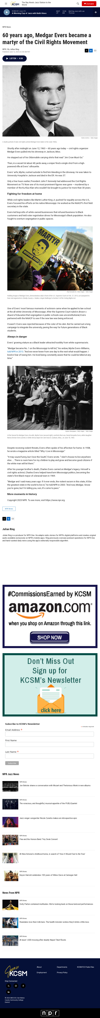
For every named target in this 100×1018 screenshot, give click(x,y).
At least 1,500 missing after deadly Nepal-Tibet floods (43, 940)
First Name (11, 740)
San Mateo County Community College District (15, 1000)
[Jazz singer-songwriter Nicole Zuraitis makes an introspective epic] (10, 822)
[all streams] (96, 12)
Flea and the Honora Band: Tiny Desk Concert (39, 839)
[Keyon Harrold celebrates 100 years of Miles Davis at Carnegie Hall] (10, 876)
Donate (90, 3)
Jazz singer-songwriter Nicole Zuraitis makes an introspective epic (48, 818)
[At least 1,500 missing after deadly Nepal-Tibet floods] (10, 940)
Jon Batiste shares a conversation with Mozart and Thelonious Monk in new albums (55, 785)
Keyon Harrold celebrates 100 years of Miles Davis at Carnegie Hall (48, 875)
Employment (42, 973)
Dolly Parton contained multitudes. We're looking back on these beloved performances (56, 904)
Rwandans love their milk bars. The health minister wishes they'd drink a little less (54, 922)
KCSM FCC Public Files (85, 967)
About (39, 967)
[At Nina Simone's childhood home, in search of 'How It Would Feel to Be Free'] (10, 858)
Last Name (12, 751)
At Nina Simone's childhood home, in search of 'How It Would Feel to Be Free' (52, 854)
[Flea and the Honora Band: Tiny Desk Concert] (10, 840)
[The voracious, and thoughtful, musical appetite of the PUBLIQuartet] (10, 804)
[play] (7, 12)
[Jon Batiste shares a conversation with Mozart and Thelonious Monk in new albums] (10, 786)
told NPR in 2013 (15, 351)
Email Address (13, 729)
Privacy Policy (62, 973)
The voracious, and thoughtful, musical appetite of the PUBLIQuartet (48, 803)
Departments (62, 967)
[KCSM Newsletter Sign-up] (50, 684)
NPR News (6, 27)
